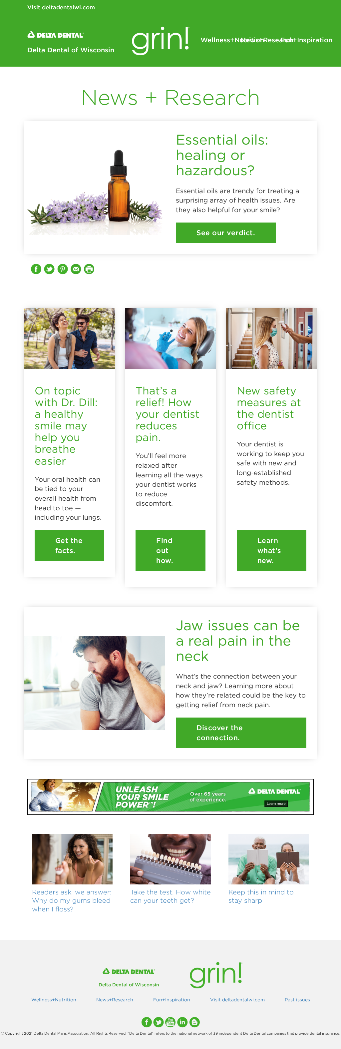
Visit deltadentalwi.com (61, 7)
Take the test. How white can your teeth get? (170, 896)
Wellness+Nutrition (217, 40)
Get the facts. (69, 545)
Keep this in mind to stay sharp (261, 896)
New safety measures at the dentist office (269, 408)
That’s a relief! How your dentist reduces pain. (167, 414)
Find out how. (164, 550)
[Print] (90, 269)
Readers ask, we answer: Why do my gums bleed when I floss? (72, 900)
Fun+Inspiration (297, 40)
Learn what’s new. (269, 550)
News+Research (257, 40)
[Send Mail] (77, 269)
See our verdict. (225, 232)
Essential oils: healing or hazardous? (222, 155)
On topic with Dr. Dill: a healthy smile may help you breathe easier (66, 425)
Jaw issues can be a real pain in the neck (238, 641)
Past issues (297, 1000)
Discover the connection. (219, 732)
